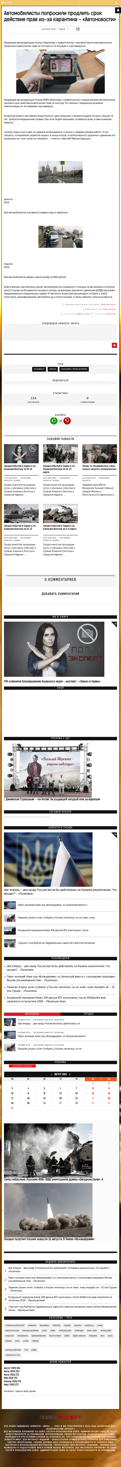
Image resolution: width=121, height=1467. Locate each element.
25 (28, 1103)
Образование (22, 1336)
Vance (62, 29)
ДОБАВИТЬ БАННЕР (22, 1066)
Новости (52, 369)
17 (12, 1098)
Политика (59, 1020)
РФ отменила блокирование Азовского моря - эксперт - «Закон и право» (52, 681)
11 (28, 1093)
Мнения (8, 1341)
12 (44, 1093)
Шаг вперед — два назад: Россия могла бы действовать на (49, 1024)
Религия (67, 1326)
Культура (77, 1326)
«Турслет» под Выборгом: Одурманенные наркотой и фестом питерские (56, 943)
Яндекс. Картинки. (109, 309)
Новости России (12, 1331)
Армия (52, 1331)
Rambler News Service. (108, 304)
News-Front (92, 1331)
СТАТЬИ (25, 1341)
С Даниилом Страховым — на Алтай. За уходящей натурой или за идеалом (51, 799)
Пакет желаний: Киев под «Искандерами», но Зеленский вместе (52, 1036)
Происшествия (65, 1331)
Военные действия (13, 1350)
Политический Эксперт (14, 1326)
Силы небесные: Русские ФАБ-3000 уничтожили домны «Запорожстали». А (53, 1179)
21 (77, 1098)
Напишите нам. (110, 314)
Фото (17, 1341)
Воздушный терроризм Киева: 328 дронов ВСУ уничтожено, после (53, 930)
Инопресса (89, 1326)
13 (60, 1093)
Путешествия (105, 1331)
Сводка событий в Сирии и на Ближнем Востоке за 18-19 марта (59, 469)
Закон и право (55, 1336)
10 (12, 1093)
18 (28, 1098)
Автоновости (39, 369)
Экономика (44, 1326)
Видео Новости (79, 1336)
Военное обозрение (30, 1331)
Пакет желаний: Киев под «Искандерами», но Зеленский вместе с (53, 905)
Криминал (32, 1326)
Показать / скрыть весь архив (20, 1391)
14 (76, 1093)
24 (12, 1103)
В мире (100, 1326)
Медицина (93, 1336)
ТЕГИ (26, 1350)
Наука (110, 1336)
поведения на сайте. (82, 314)
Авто (102, 1336)
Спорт (44, 1331)
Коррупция (79, 1331)
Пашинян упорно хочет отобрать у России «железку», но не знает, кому (56, 918)
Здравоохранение (38, 1336)
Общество (9, 1336)
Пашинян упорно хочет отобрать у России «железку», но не (50, 1049)
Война (17, 481)
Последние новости (43, 1020)
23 (109, 1098)
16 (109, 1093)
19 (44, 1098)
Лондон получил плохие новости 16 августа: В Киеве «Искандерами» (49, 1239)
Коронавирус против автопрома (74, 369)
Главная (35, 1341)
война (33, 1350)
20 (60, 1098)
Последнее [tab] (32, 1014)
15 (93, 1093)
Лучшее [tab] (89, 1014)
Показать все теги (12, 1355)
